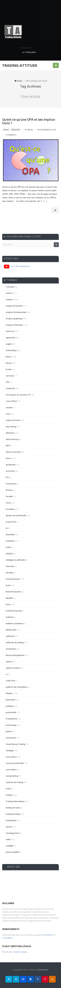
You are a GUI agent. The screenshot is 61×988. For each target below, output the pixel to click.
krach (8, 585)
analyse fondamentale (16, 312)
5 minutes (10, 286)
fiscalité (9, 496)
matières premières (15, 623)
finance (9, 490)
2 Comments (10, 135)
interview (10, 566)
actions (9, 293)
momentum (11, 648)
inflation (9, 553)
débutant (15, 130)
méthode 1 (10, 636)
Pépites (9, 693)
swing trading (12, 776)
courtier (9, 407)
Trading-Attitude (19, 65)
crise (8, 413)
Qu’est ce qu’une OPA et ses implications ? (29, 121)
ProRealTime (11, 718)
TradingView (7, 938)
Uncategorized (12, 833)
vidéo (8, 839)
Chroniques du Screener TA (18, 394)
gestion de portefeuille (16, 515)
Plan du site (7, 952)
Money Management (15, 655)
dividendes (11, 464)
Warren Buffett (12, 852)
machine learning (13, 610)
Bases (6, 130)
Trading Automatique (15, 801)
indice (8, 547)
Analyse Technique (14, 325)
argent (9, 344)
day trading (11, 426)
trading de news (13, 807)
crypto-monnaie (13, 420)
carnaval (10, 375)
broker (9, 369)
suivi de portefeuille (15, 763)
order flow (10, 680)
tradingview (11, 820)
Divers (9, 458)
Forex (8, 502)
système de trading (14, 782)
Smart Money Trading (15, 744)
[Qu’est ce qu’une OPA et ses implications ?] (30, 160)
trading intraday (13, 814)
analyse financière (14, 305)
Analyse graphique (14, 318)
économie (10, 471)
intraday (9, 572)
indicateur (10, 541)
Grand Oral (11, 521)
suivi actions (11, 756)
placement (10, 699)
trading (9, 795)
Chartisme (10, 388)
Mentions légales (20, 952)
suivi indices (11, 769)
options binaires (13, 668)
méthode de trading (15, 642)
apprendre (11, 337)
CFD (7, 382)
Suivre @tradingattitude (20, 266)
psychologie (11, 725)
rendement (11, 737)
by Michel (29, 130)
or (7, 674)
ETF (7, 477)
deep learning (12, 439)
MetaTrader (11, 629)
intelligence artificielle (15, 560)
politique (10, 706)
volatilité (9, 845)
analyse (9, 299)
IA (6, 528)
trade (8, 788)
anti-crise (10, 331)
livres (8, 604)
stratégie (10, 750)
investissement (13, 579)
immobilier (10, 534)
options (9, 661)
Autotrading (11, 350)
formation (10, 509)
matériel (9, 617)
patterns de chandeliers (16, 687)
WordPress (43, 969)
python (9, 731)
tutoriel (9, 826)
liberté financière (13, 591)
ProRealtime (48, 935)
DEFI (7, 445)
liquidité (9, 598)
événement (11, 483)
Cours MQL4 (11, 401)
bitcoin (9, 363)
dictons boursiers (13, 452)
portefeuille (11, 712)
